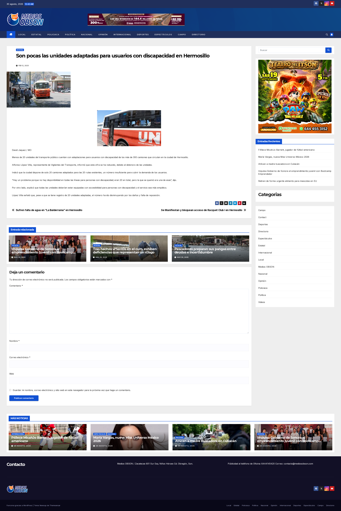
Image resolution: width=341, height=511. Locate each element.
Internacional (122, 34)
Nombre (14, 341)
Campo (182, 34)
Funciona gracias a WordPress (20, 505)
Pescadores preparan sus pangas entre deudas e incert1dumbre (205, 250)
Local (22, 34)
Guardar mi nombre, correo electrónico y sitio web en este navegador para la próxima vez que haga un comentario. (72, 390)
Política (70, 34)
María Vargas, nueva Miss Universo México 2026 (283, 157)
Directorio (198, 34)
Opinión (103, 34)
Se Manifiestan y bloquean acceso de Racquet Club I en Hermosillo (201, 210)
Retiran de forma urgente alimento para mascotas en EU (287, 181)
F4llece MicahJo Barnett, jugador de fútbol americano (286, 150)
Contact (262, 217)
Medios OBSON (266, 266)
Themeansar (55, 505)
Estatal (36, 34)
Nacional (86, 34)
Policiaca (53, 34)
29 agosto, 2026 (22, 446)
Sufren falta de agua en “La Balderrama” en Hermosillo (49, 210)
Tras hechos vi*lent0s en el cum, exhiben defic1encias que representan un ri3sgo (125, 250)
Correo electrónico (19, 357)
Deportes (143, 34)
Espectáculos (163, 34)
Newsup (43, 505)
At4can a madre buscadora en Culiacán (279, 164)
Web (11, 373)
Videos (261, 302)
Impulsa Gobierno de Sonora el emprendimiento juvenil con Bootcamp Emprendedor (42, 252)
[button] (327, 34)
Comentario (16, 285)
